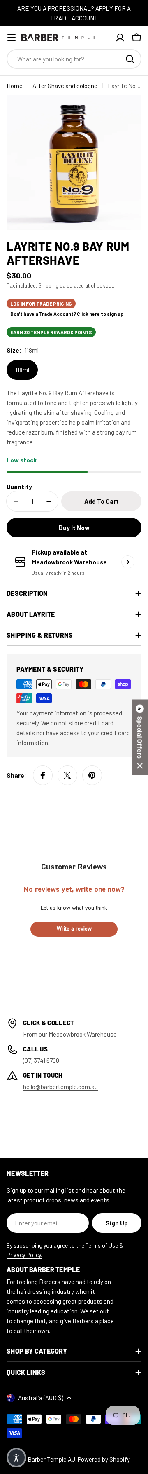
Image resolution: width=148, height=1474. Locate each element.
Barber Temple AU (51, 1459)
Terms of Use (102, 1245)
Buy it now (74, 527)
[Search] (130, 59)
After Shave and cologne (64, 85)
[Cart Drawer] (136, 38)
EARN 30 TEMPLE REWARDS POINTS (51, 332)
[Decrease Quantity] (16, 501)
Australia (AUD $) (40, 1398)
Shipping (48, 285)
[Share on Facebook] (43, 775)
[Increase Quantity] (48, 501)
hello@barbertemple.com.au (60, 1086)
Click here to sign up (100, 314)
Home (15, 85)
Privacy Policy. (24, 1254)
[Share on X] (67, 775)
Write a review (74, 929)
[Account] (120, 38)
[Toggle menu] (11, 38)
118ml (22, 370)
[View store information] (127, 561)
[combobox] (74, 59)
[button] (140, 737)
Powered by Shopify (104, 1459)
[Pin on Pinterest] (92, 775)
